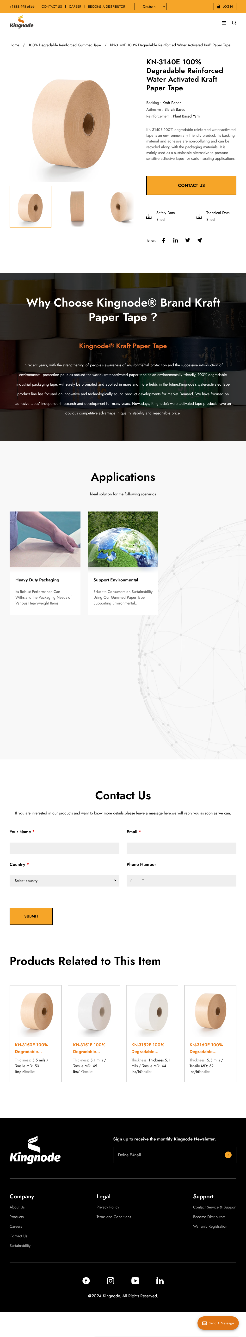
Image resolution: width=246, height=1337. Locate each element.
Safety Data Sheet (165, 216)
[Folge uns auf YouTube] (135, 1283)
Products (17, 1216)
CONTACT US (52, 6)
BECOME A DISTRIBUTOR (106, 6)
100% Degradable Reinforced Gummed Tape (64, 45)
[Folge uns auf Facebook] (86, 1283)
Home (14, 45)
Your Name (20, 832)
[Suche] (234, 23)
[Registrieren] (228, 1155)
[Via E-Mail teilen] (199, 240)
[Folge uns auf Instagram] (110, 1283)
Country (17, 864)
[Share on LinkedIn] (175, 240)
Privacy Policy (108, 1207)
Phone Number (141, 864)
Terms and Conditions (114, 1216)
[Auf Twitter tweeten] (187, 240)
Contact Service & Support (214, 1207)
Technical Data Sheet (218, 216)
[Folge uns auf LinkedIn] (160, 1283)
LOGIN (228, 6)
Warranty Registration (210, 1226)
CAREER (75, 6)
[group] (36, 1033)
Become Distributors (209, 1216)
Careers (16, 1226)
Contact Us (18, 1236)
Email (132, 832)
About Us (17, 1207)
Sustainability (20, 1245)
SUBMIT (31, 916)
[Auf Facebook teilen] (163, 240)
